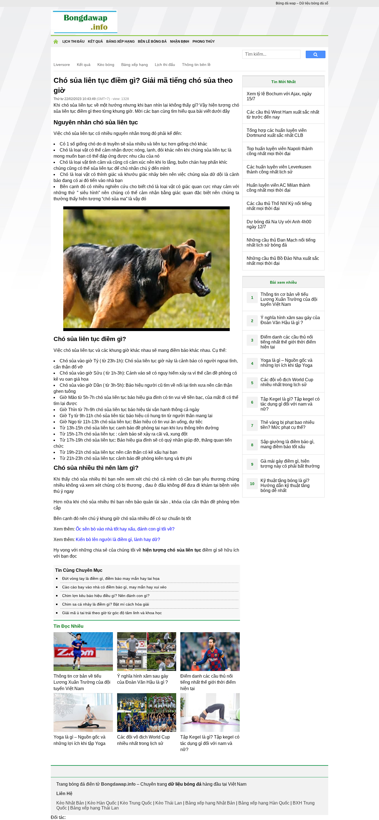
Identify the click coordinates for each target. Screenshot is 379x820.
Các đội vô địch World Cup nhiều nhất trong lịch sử (287, 382)
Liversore (62, 64)
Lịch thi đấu (73, 41)
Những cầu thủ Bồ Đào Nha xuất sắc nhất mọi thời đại (283, 261)
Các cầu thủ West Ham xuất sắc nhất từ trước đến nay (283, 114)
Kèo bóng (105, 64)
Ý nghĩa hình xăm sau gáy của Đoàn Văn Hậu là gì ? (290, 320)
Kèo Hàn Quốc (102, 803)
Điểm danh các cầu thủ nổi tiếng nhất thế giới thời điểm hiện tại (208, 682)
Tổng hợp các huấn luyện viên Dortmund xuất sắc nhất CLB (277, 133)
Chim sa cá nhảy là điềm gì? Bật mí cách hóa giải (105, 604)
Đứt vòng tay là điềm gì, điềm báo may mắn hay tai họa (111, 578)
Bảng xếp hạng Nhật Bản (210, 803)
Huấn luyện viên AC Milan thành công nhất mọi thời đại (278, 188)
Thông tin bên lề (196, 64)
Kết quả (83, 64)
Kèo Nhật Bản (70, 803)
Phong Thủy (204, 41)
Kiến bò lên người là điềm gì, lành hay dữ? (118, 539)
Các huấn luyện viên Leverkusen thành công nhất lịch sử (279, 169)
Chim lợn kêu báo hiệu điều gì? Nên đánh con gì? (106, 595)
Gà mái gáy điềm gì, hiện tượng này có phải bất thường (290, 463)
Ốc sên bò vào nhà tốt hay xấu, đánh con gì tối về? (125, 529)
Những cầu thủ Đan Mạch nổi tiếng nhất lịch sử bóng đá (281, 242)
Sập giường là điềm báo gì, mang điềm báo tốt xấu (287, 444)
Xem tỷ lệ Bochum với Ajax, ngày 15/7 (279, 96)
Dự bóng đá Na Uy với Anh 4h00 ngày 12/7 (279, 224)
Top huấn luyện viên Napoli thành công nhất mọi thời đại (280, 151)
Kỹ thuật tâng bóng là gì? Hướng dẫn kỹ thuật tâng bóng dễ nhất (285, 485)
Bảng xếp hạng (120, 41)
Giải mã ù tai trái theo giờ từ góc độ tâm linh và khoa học (112, 613)
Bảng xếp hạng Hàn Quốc (263, 803)
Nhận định (179, 41)
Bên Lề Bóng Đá (152, 41)
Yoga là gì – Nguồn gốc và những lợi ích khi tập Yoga (286, 363)
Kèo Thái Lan (168, 803)
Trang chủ (56, 43)
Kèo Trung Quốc (136, 803)
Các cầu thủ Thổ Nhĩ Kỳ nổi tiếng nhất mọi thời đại (279, 206)
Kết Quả (95, 41)
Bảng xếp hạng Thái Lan (94, 808)
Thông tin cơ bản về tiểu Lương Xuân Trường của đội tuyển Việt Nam (82, 682)
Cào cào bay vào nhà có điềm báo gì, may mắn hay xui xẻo (114, 587)
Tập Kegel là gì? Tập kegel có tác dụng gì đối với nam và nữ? (209, 743)
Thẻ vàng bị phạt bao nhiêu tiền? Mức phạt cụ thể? (287, 425)
